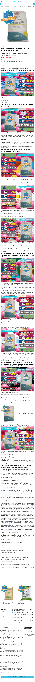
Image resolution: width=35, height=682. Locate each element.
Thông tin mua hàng (11, 66)
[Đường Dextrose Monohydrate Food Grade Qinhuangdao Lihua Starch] (17, 119)
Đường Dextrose (12, 46)
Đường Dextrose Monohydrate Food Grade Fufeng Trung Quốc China (26, 603)
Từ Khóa (4, 66)
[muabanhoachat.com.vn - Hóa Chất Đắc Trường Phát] (17, 1)
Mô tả (2, 66)
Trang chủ (3, 6)
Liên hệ (3, 619)
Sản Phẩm (7, 6)
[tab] (2, 66)
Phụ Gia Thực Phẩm (13, 6)
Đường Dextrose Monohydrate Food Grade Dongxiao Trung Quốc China (7, 603)
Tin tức (3, 618)
